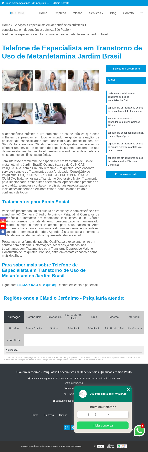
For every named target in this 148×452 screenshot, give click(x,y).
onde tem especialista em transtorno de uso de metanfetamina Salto (121, 97)
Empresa (60, 13)
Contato (128, 13)
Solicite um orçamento (126, 68)
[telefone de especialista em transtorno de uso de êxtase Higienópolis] (17, 113)
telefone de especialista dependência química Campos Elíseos (124, 122)
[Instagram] (67, 427)
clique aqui (50, 285)
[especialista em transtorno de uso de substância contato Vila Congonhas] (83, 80)
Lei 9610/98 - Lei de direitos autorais (86, 360)
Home (43, 13)
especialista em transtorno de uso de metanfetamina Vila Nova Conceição (125, 161)
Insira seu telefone (102, 407)
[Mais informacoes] (141, 13)
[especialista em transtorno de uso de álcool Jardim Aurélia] (50, 80)
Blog (113, 13)
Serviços (95, 13)
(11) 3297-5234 (28, 285)
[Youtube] (3, 226)
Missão (77, 13)
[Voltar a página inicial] (17, 13)
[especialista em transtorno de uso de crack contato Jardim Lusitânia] (17, 80)
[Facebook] (3, 232)
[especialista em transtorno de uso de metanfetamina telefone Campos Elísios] (50, 113)
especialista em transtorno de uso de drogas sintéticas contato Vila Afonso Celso (125, 147)
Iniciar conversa (103, 425)
